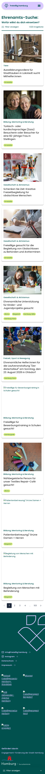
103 (35, 605)
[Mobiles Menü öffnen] (39, 6)
